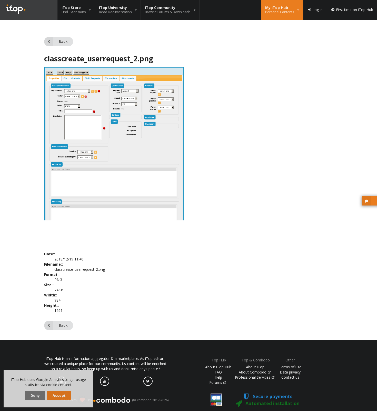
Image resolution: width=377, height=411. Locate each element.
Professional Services (253, 377)
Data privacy (290, 372)
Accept (59, 395)
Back (63, 41)
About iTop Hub (218, 367)
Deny (35, 395)
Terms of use (290, 367)
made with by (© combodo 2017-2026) (114, 400)
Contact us (290, 377)
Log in (317, 9)
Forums (216, 382)
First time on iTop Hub (354, 9)
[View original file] (114, 245)
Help (218, 377)
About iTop (255, 367)
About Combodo (253, 372)
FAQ (218, 372)
